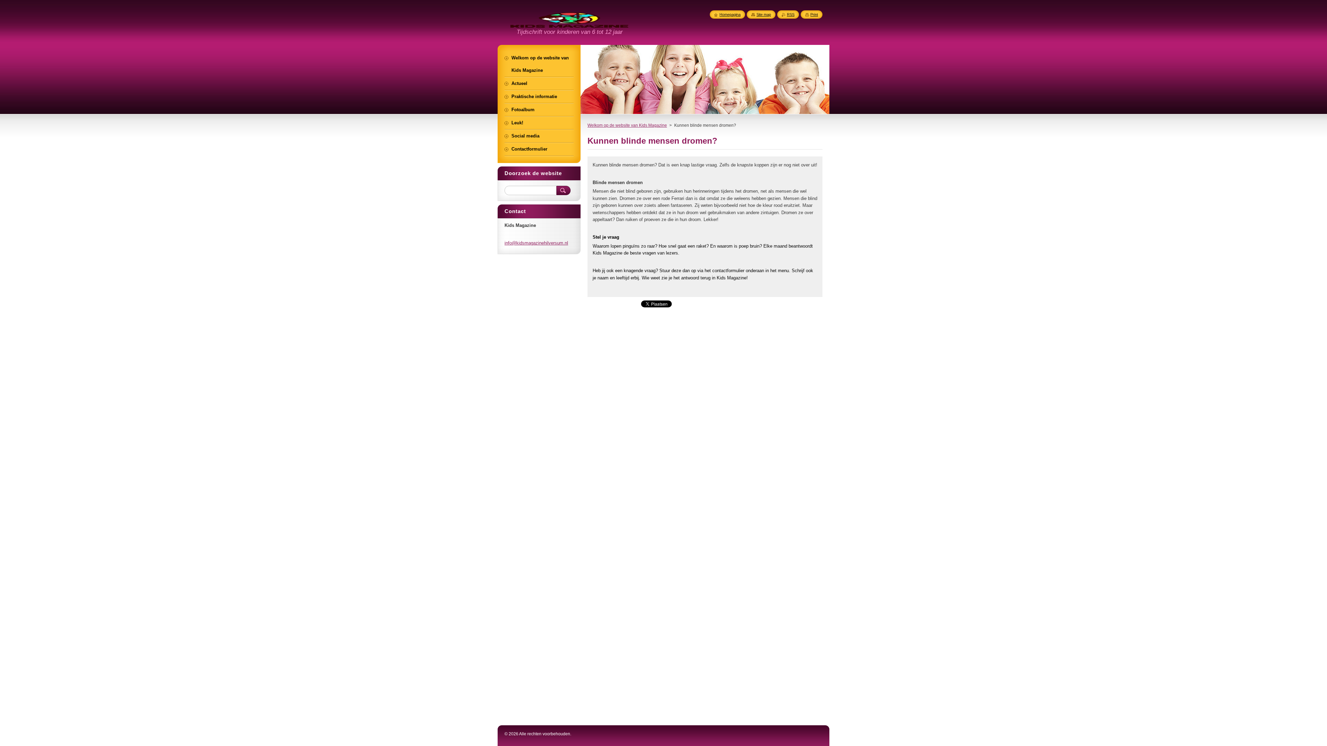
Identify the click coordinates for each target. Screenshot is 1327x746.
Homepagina (730, 14)
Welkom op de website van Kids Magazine (627, 125)
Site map (763, 14)
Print (814, 14)
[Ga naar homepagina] (569, 23)
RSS (790, 14)
